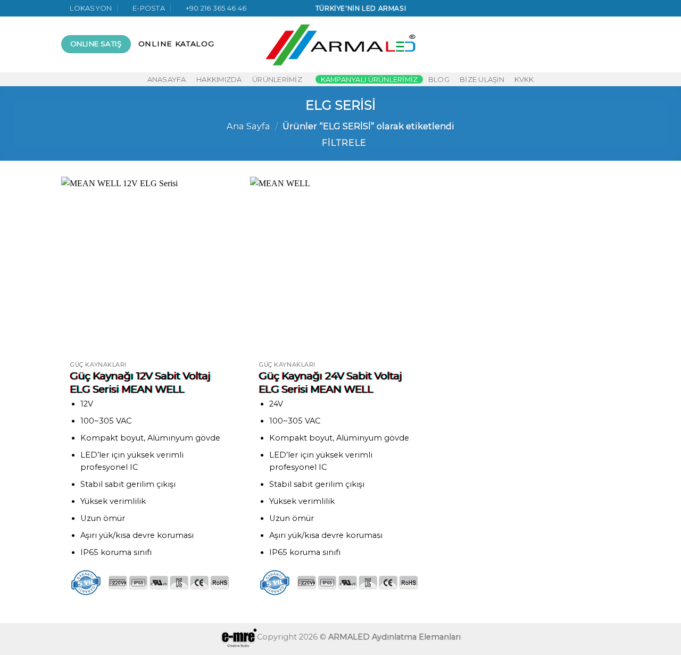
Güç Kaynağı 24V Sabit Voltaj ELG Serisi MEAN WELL (330, 382)
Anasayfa (166, 79)
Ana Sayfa (248, 126)
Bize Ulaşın (482, 79)
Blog (439, 79)
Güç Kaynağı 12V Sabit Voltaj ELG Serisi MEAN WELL (140, 382)
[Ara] (556, 44)
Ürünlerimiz (277, 79)
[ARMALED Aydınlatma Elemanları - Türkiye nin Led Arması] (341, 44)
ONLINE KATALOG (176, 43)
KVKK (524, 79)
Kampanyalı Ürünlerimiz (369, 79)
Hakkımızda (219, 79)
